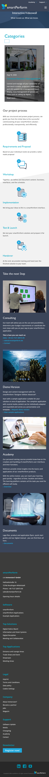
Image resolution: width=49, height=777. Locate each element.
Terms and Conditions (11, 682)
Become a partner (10, 705)
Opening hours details (11, 596)
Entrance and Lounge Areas (13, 651)
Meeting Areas (8, 661)
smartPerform (8, 610)
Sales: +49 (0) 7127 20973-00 (13, 338)
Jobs (4, 708)
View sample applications (14, 412)
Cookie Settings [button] (9, 689)
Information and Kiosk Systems (15, 632)
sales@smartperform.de (13, 340)
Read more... (12, 98)
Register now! (12, 750)
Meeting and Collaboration (13, 638)
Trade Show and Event (11, 655)
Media (5, 727)
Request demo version (20, 410)
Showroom (7, 658)
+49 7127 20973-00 (16, 588)
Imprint (6, 679)
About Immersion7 (10, 702)
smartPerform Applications (13, 613)
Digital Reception (9, 635)
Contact (7, 343)
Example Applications (11, 616)
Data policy (7, 685)
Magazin (6, 711)
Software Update (9, 724)
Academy (31, 2)
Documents (8, 543)
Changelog (7, 731)
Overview (7, 487)
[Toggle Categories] (7, 41)
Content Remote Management (23, 78)
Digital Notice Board (10, 629)
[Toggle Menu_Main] (45, 7)
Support (42, 2)
